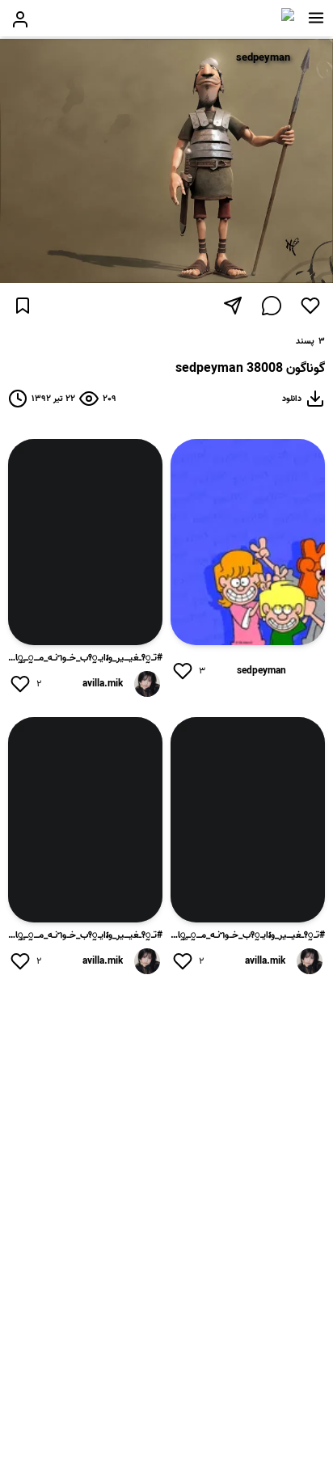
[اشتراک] (232, 305)
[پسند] (310, 305)
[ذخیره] (22, 305)
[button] (316, 17)
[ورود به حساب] (20, 19)
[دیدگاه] (271, 305)
